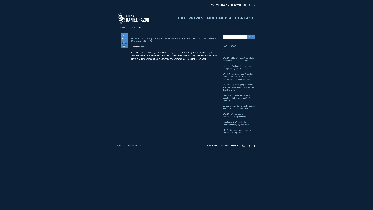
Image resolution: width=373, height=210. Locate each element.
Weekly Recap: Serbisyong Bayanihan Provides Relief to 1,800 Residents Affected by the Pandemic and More (238, 76)
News (143, 47)
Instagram (255, 145)
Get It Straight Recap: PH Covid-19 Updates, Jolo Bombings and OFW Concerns (236, 98)
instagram (254, 5)
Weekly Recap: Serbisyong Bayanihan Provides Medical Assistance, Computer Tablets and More (238, 87)
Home (122, 27)
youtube (244, 5)
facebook (249, 5)
